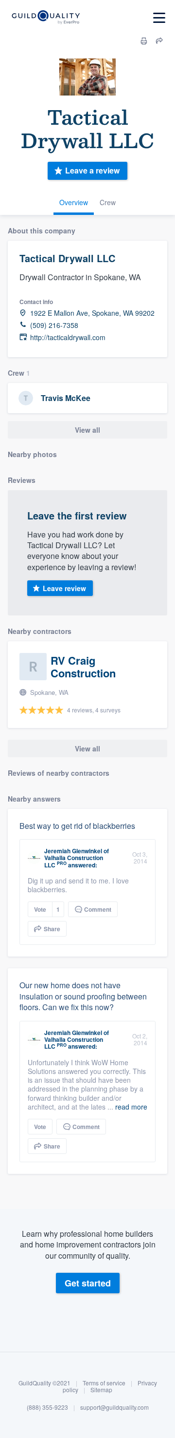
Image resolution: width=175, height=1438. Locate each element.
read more (131, 1107)
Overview (73, 202)
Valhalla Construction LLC (73, 861)
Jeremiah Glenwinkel (73, 850)
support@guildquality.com (114, 1407)
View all (87, 430)
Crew (108, 202)
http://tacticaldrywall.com (67, 337)
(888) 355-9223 (47, 1407)
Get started (88, 1283)
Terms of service (104, 1383)
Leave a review (92, 170)
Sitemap (101, 1389)
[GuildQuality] (45, 17)
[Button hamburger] (159, 18)
